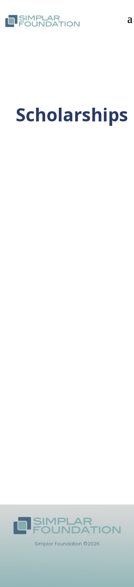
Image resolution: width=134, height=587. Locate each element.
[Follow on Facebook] (67, 571)
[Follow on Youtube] (82, 571)
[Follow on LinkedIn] (52, 571)
